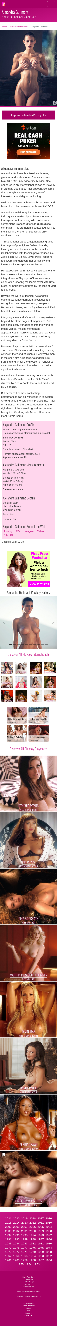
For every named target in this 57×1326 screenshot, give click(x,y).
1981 (40, 1243)
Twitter (40, 531)
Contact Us (29, 1315)
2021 (8, 1218)
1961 (8, 1260)
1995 (24, 1235)
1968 (48, 1251)
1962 (48, 1255)
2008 (16, 1226)
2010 (48, 1222)
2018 (32, 1218)
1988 (32, 1239)
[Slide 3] (18, 644)
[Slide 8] (38, 644)
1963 (40, 1255)
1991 (8, 1239)
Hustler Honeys (28, 1282)
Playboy (8, 531)
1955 (20, 1264)
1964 (32, 1255)
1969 (40, 1251)
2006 (32, 1226)
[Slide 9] (42, 644)
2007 (24, 1226)
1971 (24, 1251)
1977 (24, 1247)
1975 (40, 1247)
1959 (24, 1260)
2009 (8, 1226)
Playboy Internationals (19, 27)
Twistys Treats (28, 1287)
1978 (16, 1247)
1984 (16, 1243)
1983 (24, 1243)
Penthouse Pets (28, 1284)
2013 (24, 1222)
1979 (8, 1247)
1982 (32, 1243)
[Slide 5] (26, 644)
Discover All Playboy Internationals (28, 654)
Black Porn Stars (28, 1277)
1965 (24, 1255)
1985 (8, 1243)
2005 (40, 1226)
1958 (32, 1260)
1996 (16, 1235)
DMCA (28, 1308)
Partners (28, 1313)
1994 (32, 1235)
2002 (16, 1231)
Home (4, 27)
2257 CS (28, 1311)
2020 (16, 1218)
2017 (40, 1218)
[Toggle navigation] (51, 4)
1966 (16, 1255)
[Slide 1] (10, 644)
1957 (40, 1260)
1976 (32, 1247)
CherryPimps (28, 1279)
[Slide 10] (46, 644)
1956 (48, 1260)
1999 (40, 1231)
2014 (16, 1222)
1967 (8, 1255)
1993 (40, 1235)
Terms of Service (29, 1306)
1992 (48, 1235)
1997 (8, 1235)
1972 (16, 1251)
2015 (8, 1222)
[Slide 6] (30, 644)
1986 (48, 1239)
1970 (32, 1251)
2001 (24, 1231)
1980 (48, 1243)
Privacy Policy (29, 1303)
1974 (48, 1247)
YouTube (8, 535)
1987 (40, 1239)
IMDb (18, 531)
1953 (36, 1264)
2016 (48, 1218)
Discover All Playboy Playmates (28, 748)
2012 (32, 1222)
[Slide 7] (34, 644)
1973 (8, 1251)
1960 (16, 1260)
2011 (41, 1222)
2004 (48, 1226)
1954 (28, 1264)
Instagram (29, 531)
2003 (8, 1231)
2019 (24, 1218)
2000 (32, 1231)
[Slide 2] (14, 644)
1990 (16, 1239)
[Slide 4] (22, 644)
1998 (48, 1231)
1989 (24, 1239)
